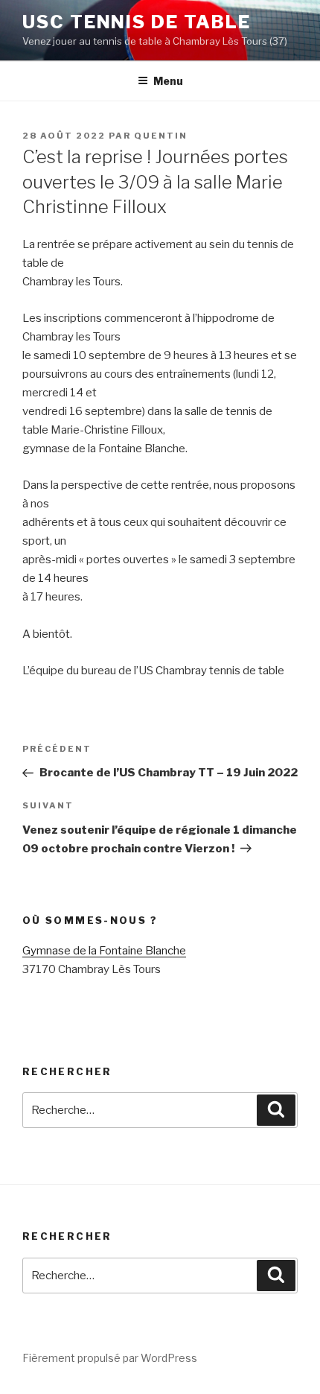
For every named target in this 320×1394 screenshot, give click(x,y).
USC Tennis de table (136, 22)
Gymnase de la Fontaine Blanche (104, 950)
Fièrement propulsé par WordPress (109, 1358)
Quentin (161, 135)
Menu (168, 81)
